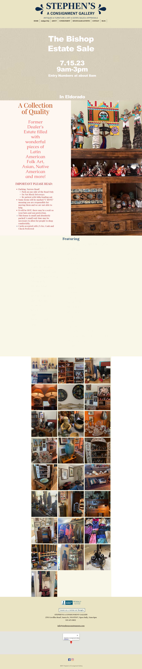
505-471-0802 (70, 620)
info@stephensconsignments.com (71, 626)
